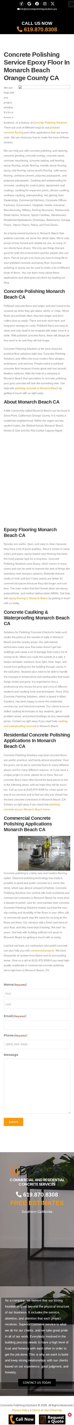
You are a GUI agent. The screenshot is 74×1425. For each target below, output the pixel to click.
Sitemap (56, 1410)
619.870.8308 (39, 29)
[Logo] (37, 1170)
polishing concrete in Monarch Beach (36, 388)
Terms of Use (40, 1410)
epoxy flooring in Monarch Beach (28, 598)
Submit (13, 1122)
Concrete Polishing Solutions (50, 122)
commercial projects (42, 950)
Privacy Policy (20, 1410)
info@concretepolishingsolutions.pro (38, 9)
